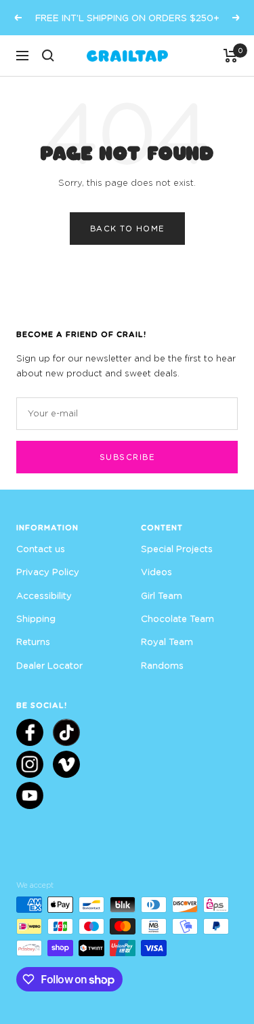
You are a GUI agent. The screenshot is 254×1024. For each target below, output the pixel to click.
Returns (33, 641)
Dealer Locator (49, 665)
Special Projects (177, 548)
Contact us (40, 548)
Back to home (127, 228)
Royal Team (167, 641)
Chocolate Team (177, 618)
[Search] (48, 56)
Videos (156, 571)
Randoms (162, 665)
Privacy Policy (47, 571)
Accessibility (44, 595)
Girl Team (161, 595)
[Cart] (231, 55)
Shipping (36, 618)
